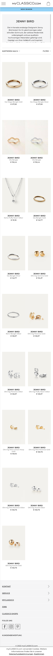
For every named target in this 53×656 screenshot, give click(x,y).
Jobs (4, 607)
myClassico (8, 600)
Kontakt (6, 586)
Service (6, 593)
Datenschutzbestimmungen (21, 654)
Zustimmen (39, 654)
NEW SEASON (26, 9)
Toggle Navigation (3, 3)
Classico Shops (10, 614)
